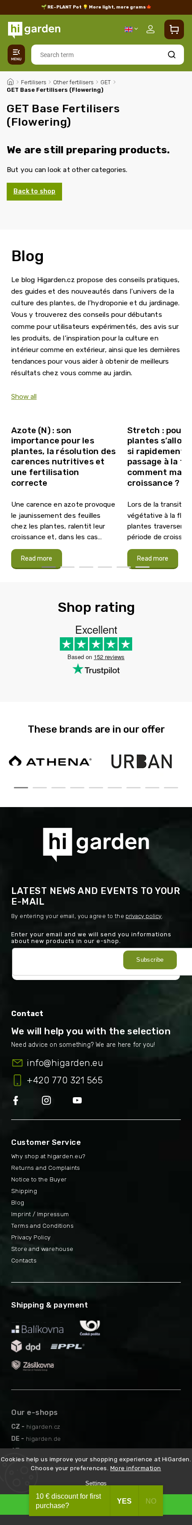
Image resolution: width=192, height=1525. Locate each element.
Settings (96, 1483)
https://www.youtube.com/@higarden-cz (80, 1101)
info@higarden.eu (65, 1063)
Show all (24, 397)
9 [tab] (171, 787)
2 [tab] (67, 567)
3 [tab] (86, 567)
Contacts (24, 1260)
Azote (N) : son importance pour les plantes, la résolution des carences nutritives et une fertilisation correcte (63, 456)
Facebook (26, 1101)
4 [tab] (105, 567)
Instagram (57, 1101)
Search (172, 54)
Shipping (24, 1191)
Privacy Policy (31, 1237)
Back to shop (34, 191)
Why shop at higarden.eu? (48, 1156)
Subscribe (150, 959)
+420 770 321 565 (65, 1080)
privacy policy (143, 916)
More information (135, 1468)
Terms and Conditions (42, 1225)
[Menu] (16, 55)
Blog (18, 1202)
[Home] (10, 80)
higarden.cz (43, 1426)
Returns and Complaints (45, 1167)
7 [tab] (133, 787)
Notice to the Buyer (39, 1179)
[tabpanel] (64, 493)
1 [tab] (49, 567)
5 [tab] (124, 567)
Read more (36, 558)
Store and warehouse (42, 1249)
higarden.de (43, 1438)
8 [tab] (152, 787)
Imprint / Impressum (40, 1214)
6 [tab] (142, 567)
